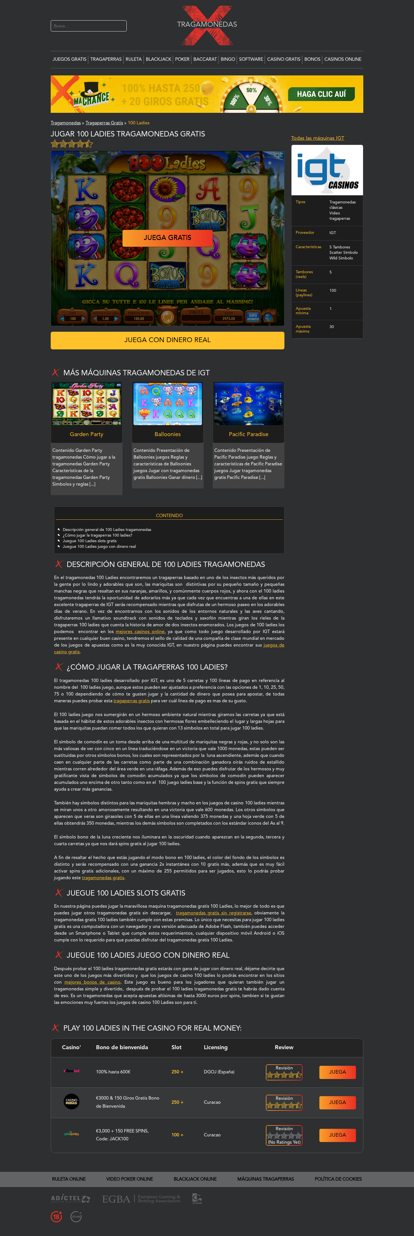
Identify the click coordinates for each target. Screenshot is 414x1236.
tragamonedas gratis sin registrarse (213, 913)
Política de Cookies (338, 1179)
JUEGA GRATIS (167, 238)
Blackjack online (195, 1179)
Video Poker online (129, 1179)
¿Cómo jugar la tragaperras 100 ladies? (97, 535)
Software (251, 59)
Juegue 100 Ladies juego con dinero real (99, 547)
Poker (182, 59)
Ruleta (134, 59)
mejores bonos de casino (92, 982)
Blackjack (158, 59)
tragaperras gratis (131, 701)
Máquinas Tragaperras (265, 1179)
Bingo (228, 59)
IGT (333, 233)
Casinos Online (342, 59)
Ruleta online (69, 1179)
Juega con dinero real (167, 340)
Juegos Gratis (69, 59)
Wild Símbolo (341, 258)
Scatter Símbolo (344, 253)
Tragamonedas (204, 24)
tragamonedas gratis (103, 878)
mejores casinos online (140, 632)
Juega (337, 1072)
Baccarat (205, 59)
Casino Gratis (284, 59)
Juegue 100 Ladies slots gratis (90, 541)
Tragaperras (106, 59)
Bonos (312, 59)
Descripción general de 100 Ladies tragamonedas (107, 530)
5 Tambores (340, 247)
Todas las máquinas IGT (317, 138)
